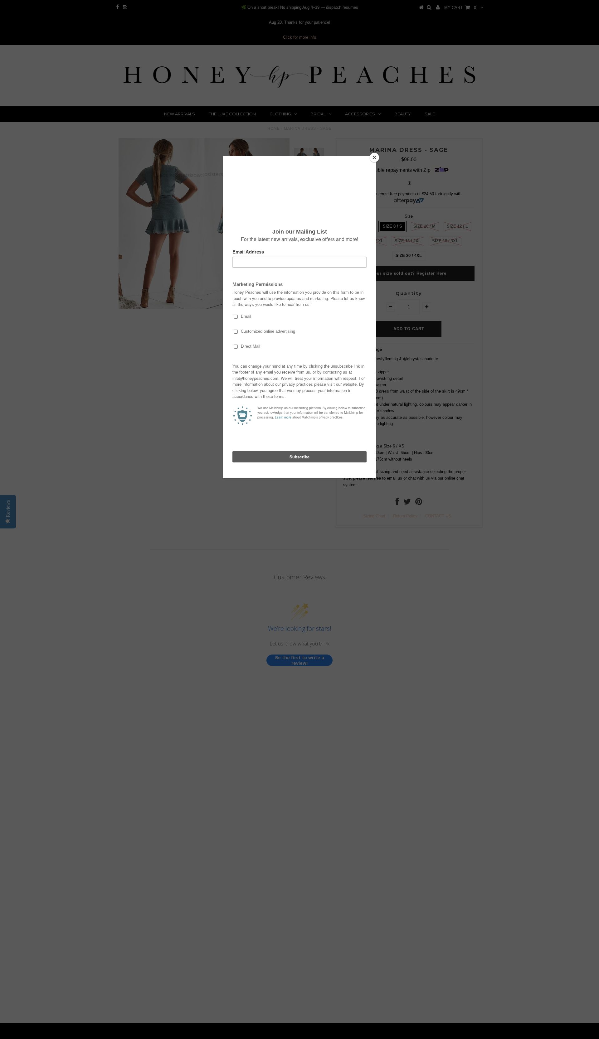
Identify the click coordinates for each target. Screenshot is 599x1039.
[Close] (374, 157)
